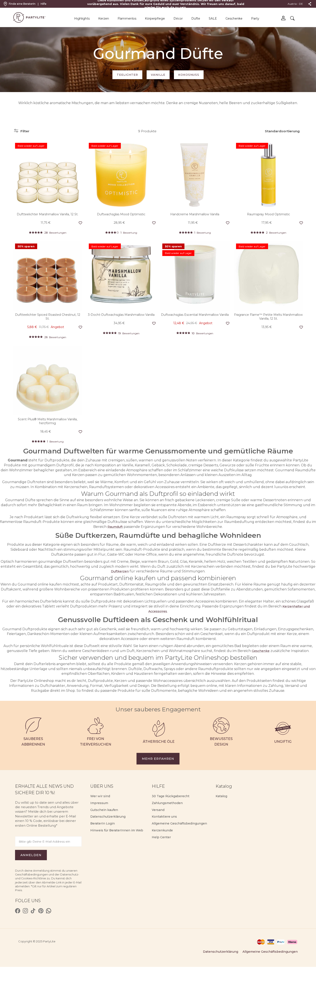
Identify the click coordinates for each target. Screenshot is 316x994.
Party (255, 18)
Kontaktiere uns (164, 816)
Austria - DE (295, 3)
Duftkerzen (120, 571)
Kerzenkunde (162, 830)
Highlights (82, 18)
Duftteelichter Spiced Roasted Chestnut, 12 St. (47, 317)
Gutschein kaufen (104, 810)
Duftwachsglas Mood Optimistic (121, 214)
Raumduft (115, 527)
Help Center (161, 837)
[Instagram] (25, 910)
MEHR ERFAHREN (158, 759)
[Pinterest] (40, 910)
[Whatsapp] (48, 910)
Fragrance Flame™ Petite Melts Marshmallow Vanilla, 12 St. (268, 317)
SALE (213, 18)
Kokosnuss (188, 74)
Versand (158, 810)
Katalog (221, 796)
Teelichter (127, 74)
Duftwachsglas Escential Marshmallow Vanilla (195, 315)
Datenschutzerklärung (108, 816)
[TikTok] (33, 910)
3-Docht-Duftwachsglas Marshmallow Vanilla (121, 315)
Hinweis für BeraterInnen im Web (116, 830)
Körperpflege (155, 18)
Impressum (99, 803)
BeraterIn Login (102, 823)
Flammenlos (127, 18)
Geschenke (233, 18)
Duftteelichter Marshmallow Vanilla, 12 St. (47, 214)
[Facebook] (17, 910)
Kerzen (103, 18)
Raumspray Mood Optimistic (268, 214)
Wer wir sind (100, 796)
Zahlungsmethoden (167, 803)
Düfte (195, 18)
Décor (178, 18)
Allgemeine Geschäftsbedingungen (179, 823)
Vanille (158, 74)
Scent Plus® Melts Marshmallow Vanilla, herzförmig (47, 421)
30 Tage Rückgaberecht (170, 796)
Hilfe (43, 3)
